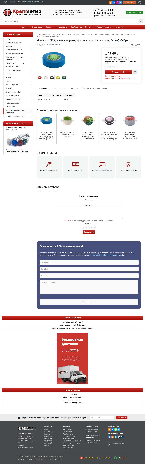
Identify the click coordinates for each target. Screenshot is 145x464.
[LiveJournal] (122, 437)
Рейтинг (88, 224)
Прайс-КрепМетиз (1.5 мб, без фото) (72, 325)
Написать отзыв (53, 45)
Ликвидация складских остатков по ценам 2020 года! (17, 151)
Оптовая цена (42, 88)
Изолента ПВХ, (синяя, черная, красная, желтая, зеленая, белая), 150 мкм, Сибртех (46, 136)
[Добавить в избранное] (140, 2)
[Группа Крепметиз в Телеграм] (120, 2)
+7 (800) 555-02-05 (93, 432)
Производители (69, 436)
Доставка (75, 88)
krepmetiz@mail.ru (27, 2)
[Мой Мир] (116, 437)
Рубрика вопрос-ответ (71, 443)
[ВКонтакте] (109, 437)
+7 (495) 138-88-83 (9, 2)
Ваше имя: (89, 200)
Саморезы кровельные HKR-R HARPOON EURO (17, 129)
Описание (55, 88)
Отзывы (65, 88)
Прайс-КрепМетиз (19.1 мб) (72, 322)
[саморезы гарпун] (18, 140)
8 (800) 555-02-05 (40, 2)
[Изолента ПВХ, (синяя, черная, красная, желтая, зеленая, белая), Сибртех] (39, 77)
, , (68, 12)
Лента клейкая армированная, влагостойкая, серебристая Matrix (130, 135)
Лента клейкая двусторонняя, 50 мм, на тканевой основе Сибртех (88, 135)
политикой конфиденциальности (105, 255)
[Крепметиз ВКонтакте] (113, 2)
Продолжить (89, 232)
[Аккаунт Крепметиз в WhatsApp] (115, 429)
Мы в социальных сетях (72, 441)
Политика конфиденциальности (25, 446)
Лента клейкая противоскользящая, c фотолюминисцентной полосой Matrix (109, 136)
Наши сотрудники (69, 438)
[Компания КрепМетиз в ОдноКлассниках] (110, 2)
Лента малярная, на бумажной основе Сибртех (67, 134)
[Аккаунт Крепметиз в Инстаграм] (117, 2)
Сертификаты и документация (94, 88)
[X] (119, 437)
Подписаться (121, 417)
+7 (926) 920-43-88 (93, 443)
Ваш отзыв (89, 205)
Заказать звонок (135, 13)
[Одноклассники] (112, 437)
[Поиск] (141, 21)
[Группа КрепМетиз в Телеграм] (118, 429)
